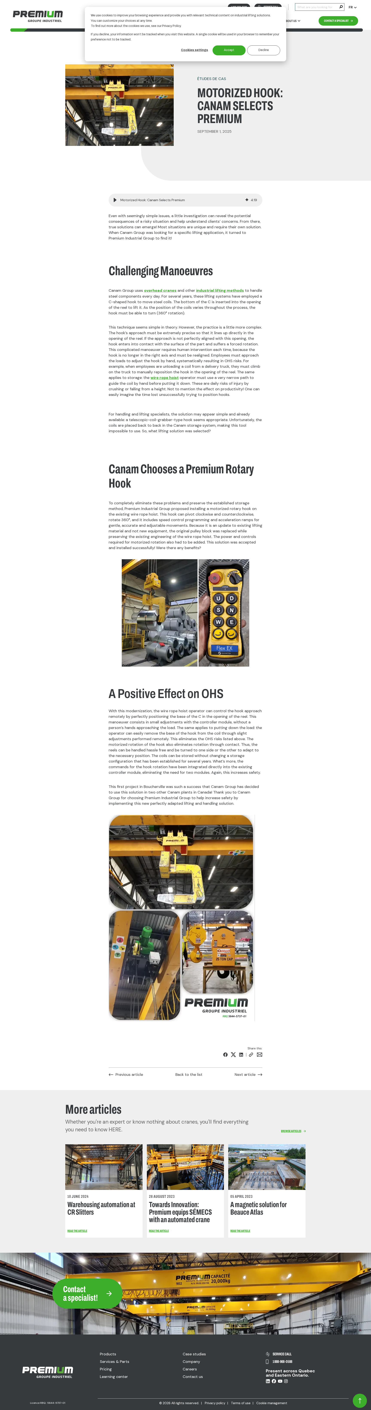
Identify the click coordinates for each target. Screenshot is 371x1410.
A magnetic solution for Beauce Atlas (258, 1208)
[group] (185, 200)
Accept (229, 50)
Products (108, 1354)
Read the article (77, 1230)
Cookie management (271, 1403)
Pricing (106, 1369)
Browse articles (291, 1131)
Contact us (193, 1376)
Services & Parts (114, 1361)
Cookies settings (194, 50)
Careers (190, 1369)
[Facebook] (225, 1055)
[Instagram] (286, 1382)
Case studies (194, 1354)
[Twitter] (233, 1056)
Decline (263, 50)
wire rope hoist (165, 377)
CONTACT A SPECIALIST (336, 20)
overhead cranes (160, 290)
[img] (247, 200)
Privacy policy (215, 1403)
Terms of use (241, 1403)
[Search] (341, 7)
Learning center (114, 1376)
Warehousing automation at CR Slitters (101, 1208)
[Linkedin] (268, 1382)
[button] (115, 200)
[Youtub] (280, 1381)
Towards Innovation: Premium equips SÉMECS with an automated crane (180, 1212)
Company (191, 1361)
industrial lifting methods (220, 290)
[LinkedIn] (241, 1055)
